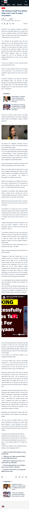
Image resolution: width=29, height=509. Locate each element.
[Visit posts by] (3, 19)
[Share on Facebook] (4, 23)
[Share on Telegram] (13, 23)
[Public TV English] (5, 1)
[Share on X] (7, 23)
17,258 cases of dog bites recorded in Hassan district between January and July (18, 494)
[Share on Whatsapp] (10, 23)
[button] (2, 1)
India (3, 8)
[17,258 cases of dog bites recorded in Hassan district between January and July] (6, 494)
